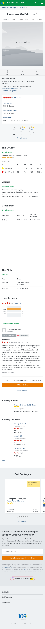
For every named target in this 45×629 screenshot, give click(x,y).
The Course (7, 103)
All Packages (22, 521)
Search (36, 3)
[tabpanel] (22, 497)
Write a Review (22, 385)
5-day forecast (22, 138)
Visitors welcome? (10, 110)
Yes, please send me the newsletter (22, 558)
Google (12, 372)
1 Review (17, 98)
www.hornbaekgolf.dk (9, 91)
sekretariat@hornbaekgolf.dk (11, 89)
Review (17, 303)
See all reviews (22, 390)
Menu (42, 3)
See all (3, 460)
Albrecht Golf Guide (14, 2)
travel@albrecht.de (7, 567)
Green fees (7, 117)
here (25, 569)
